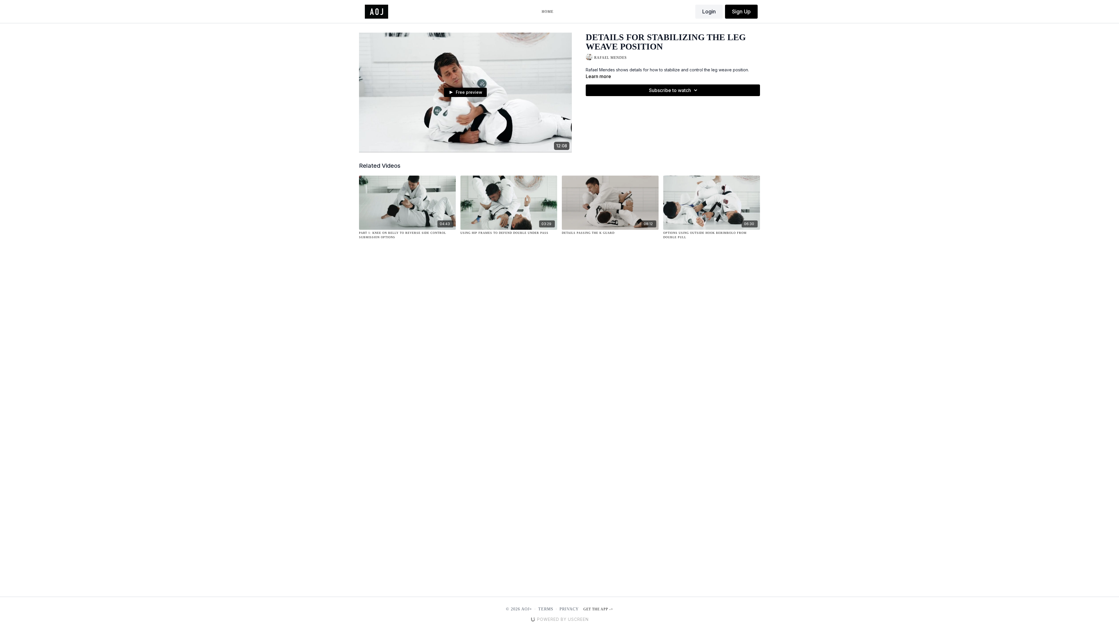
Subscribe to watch (670, 90)
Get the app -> (598, 609)
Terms (545, 609)
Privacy (569, 609)
